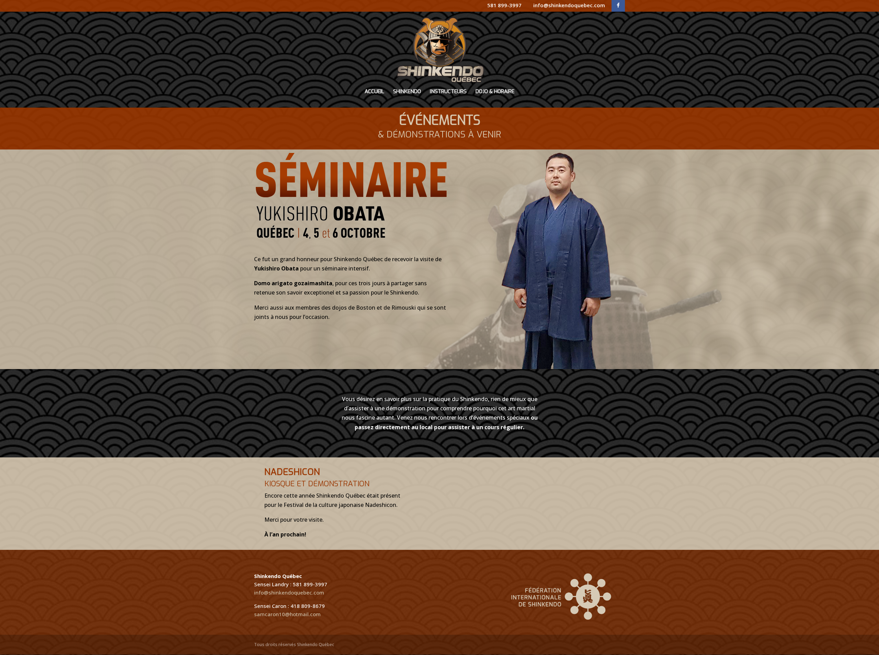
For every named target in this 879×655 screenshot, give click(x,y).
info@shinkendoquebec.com (569, 5)
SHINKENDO (407, 92)
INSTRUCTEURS (448, 92)
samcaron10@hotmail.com (287, 614)
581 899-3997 (504, 5)
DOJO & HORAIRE (495, 92)
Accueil (374, 92)
